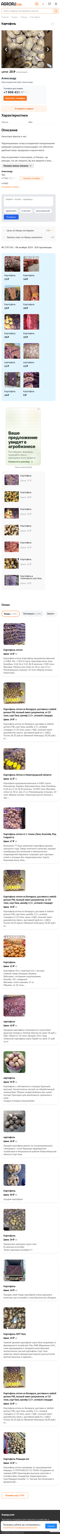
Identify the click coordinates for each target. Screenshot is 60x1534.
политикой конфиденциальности (20, 1527)
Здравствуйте (11, 211)
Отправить (11, 217)
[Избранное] (49, 4)
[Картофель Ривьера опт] (14, 1453)
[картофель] (14, 1015)
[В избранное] (53, 24)
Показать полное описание (16, 165)
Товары (14, 17)
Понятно (51, 1526)
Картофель (9, 275)
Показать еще (14, 1495)
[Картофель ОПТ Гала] (14, 1328)
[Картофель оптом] (14, 643)
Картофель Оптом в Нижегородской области (27, 774)
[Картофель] (14, 956)
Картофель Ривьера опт (16, 1459)
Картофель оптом (13, 649)
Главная (4, 17)
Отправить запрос (24, 108)
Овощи (24, 17)
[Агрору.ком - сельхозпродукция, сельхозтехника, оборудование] (11, 4)
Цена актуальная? (43, 211)
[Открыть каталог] (36, 4)
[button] (56, 10)
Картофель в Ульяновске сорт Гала (31, 577)
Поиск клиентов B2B (23, 467)
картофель (9, 362)
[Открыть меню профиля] (56, 4)
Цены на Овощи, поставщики (20, 230)
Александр (8, 78)
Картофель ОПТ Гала (14, 1334)
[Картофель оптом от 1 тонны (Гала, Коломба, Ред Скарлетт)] (14, 828)
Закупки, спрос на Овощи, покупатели (24, 237)
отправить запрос (10, 186)
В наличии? (26, 211)
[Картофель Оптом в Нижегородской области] (14, 768)
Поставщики (32, 613)
